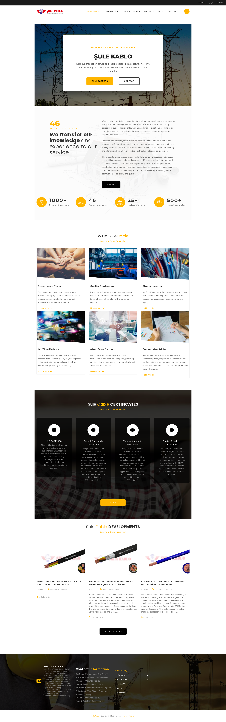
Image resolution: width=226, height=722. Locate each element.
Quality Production (102, 286)
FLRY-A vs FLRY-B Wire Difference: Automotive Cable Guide (162, 583)
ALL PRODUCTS (100, 81)
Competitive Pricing (155, 349)
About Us (111, 185)
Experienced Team (49, 286)
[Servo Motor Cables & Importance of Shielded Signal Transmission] (113, 557)
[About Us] (61, 264)
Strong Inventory (153, 286)
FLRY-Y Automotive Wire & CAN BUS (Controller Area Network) (58, 583)
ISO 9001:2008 (54, 441)
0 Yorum (39, 589)
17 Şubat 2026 (97, 617)
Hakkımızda (44, 308)
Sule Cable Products (58, 589)
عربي (211, 3)
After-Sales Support (102, 349)
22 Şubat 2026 (44, 597)
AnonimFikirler (129, 716)
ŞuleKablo (95, 716)
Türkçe (201, 3)
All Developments (113, 631)
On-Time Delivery (48, 349)
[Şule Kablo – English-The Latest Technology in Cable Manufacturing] (49, 11)
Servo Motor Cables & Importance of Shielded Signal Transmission (111, 583)
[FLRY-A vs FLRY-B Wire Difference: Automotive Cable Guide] (165, 557)
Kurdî (220, 3)
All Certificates (113, 503)
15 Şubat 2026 (149, 617)
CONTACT (129, 81)
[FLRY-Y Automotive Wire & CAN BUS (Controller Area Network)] (60, 557)
